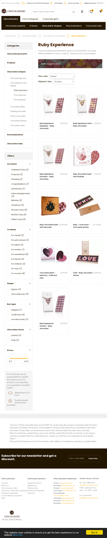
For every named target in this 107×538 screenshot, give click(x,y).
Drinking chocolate (18, 111)
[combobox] (62, 76)
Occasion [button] (12, 164)
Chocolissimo (11, 19)
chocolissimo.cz (69, 490)
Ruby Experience (20, 90)
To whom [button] (11, 229)
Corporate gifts (51, 19)
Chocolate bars (20, 95)
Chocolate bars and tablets (18, 84)
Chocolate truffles (17, 107)
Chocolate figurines (18, 78)
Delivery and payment (35, 490)
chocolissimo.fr (66, 483)
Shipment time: (45, 81)
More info (18, 534)
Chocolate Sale (93, 25)
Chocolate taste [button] (15, 329)
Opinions (31, 493)
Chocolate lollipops (18, 120)
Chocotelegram (30, 19)
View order (43, 76)
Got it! (94, 532)
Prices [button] (10, 350)
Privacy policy (32, 488)
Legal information (34, 483)
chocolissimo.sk (67, 501)
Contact (4, 483)
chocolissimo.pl (66, 488)
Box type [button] (11, 304)
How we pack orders (9, 488)
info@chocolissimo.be (89, 485)
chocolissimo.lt (68, 498)
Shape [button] (10, 283)
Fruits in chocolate (17, 116)
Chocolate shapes (52, 25)
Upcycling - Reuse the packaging (14, 490)
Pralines (34, 25)
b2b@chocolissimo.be (89, 498)
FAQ (3, 498)
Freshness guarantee (9, 493)
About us (5, 485)
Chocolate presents (15, 25)
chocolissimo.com (61, 495)
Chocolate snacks (17, 125)
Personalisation (74, 25)
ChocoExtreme (20, 100)
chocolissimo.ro (67, 503)
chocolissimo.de (68, 485)
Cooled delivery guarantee (11, 495)
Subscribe (93, 458)
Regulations (32, 485)
